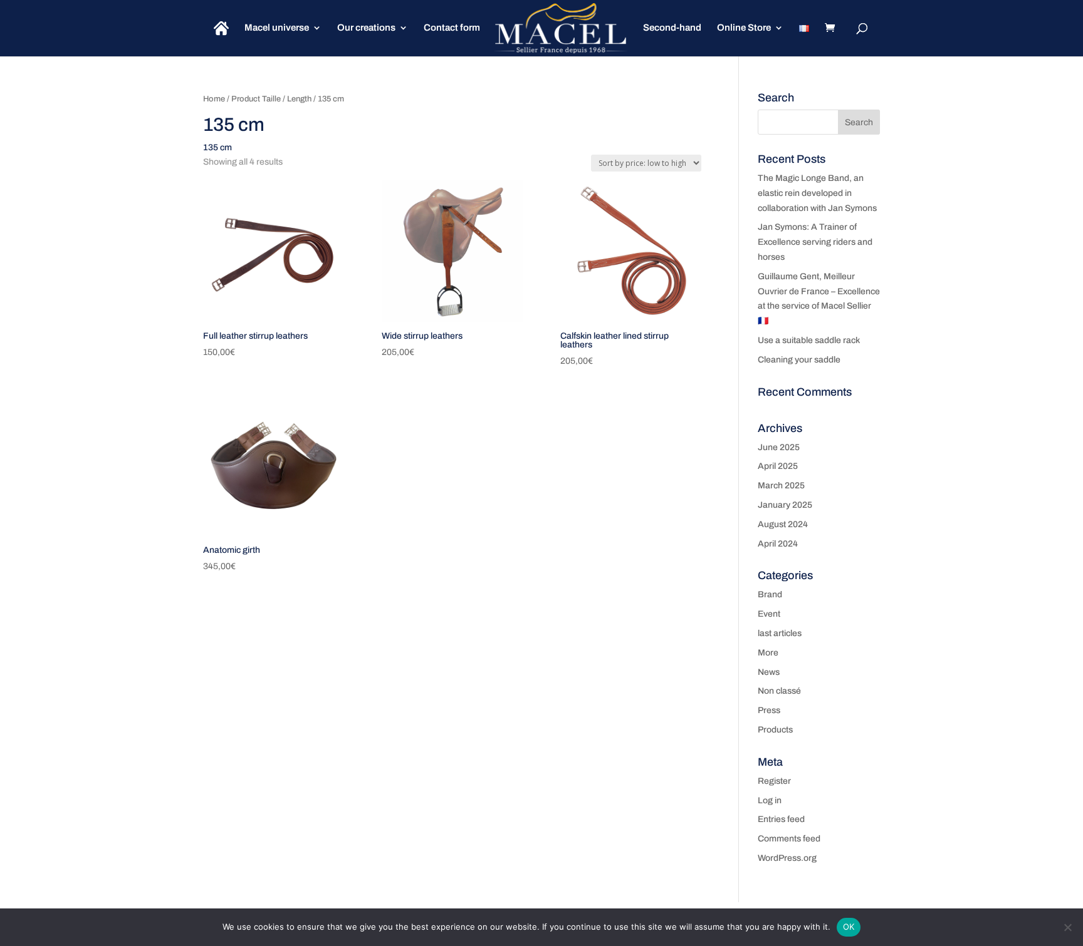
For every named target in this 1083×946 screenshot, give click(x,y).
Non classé (779, 691)
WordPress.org (787, 858)
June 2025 (779, 447)
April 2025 (778, 466)
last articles (780, 633)
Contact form (452, 28)
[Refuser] (1067, 927)
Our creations (366, 28)
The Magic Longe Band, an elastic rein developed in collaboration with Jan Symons (817, 193)
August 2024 (783, 524)
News (769, 672)
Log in (770, 800)
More (768, 652)
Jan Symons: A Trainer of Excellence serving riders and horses (815, 242)
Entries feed (781, 819)
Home (214, 99)
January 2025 (785, 505)
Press (769, 710)
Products (775, 729)
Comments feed (789, 838)
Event (769, 614)
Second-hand (672, 28)
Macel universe (276, 28)
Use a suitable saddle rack (809, 340)
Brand (770, 594)
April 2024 (778, 543)
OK (849, 927)
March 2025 (781, 485)
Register (774, 781)
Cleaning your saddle (799, 359)
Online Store (744, 28)
